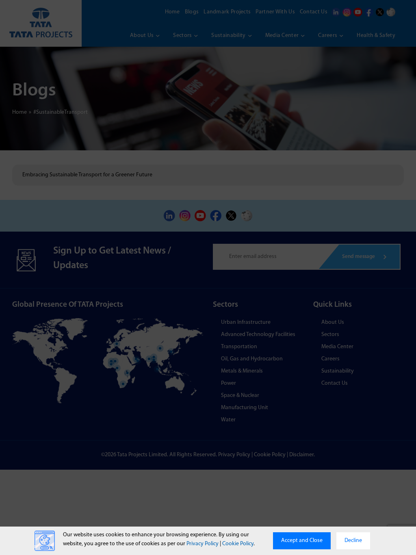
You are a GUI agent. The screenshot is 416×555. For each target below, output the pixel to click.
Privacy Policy (202, 544)
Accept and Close (302, 541)
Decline (353, 541)
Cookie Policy (238, 544)
